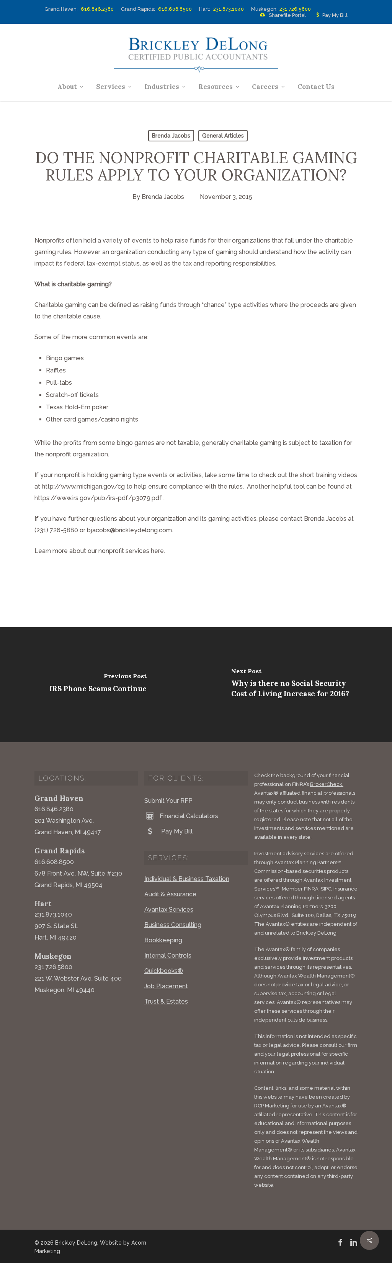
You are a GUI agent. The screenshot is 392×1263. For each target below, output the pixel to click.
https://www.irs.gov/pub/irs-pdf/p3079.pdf (98, 498)
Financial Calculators (189, 816)
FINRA (311, 889)
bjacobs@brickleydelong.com (129, 530)
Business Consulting (172, 924)
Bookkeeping (163, 940)
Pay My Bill (335, 15)
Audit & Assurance (170, 894)
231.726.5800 (295, 9)
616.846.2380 (97, 9)
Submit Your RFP (168, 800)
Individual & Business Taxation (186, 878)
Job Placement (166, 986)
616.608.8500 (175, 9)
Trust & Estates (166, 1001)
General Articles (223, 136)
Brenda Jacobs (171, 136)
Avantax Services (168, 909)
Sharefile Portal (287, 15)
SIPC (326, 889)
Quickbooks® (163, 970)
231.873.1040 (228, 9)
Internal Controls (167, 955)
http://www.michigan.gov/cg (83, 486)
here (157, 550)
